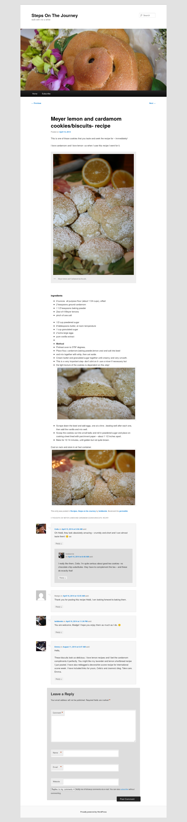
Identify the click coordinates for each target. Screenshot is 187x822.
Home (34, 93)
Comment (58, 712)
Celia (56, 529)
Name (57, 752)
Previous (36, 103)
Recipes (73, 511)
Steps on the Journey (87, 511)
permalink (123, 511)
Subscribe (46, 93)
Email (57, 767)
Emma (57, 646)
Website (56, 781)
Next (152, 103)
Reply (59, 543)
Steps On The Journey (55, 15)
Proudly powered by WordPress (93, 811)
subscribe (124, 789)
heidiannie (103, 511)
